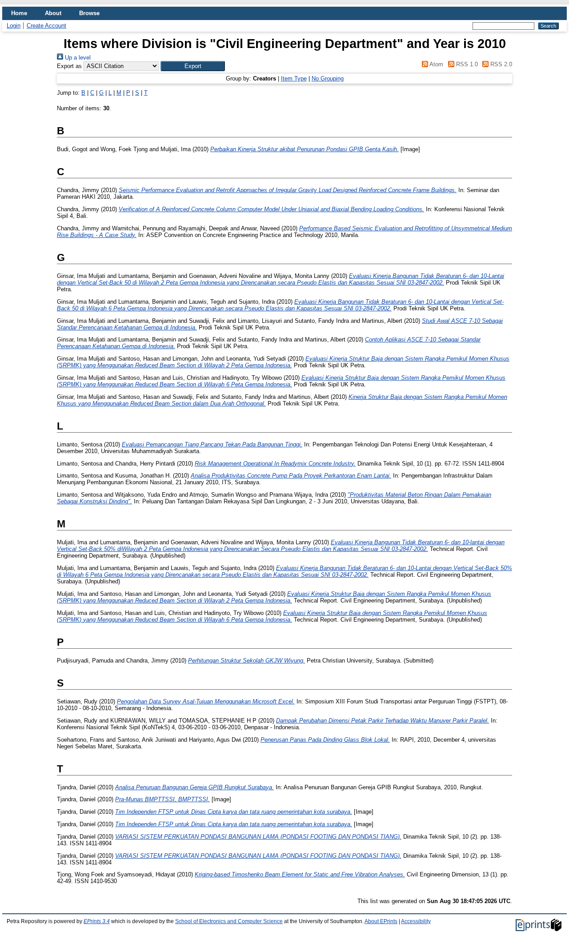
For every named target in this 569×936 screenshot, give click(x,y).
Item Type (294, 78)
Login (13, 25)
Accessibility (416, 921)
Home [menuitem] (19, 13)
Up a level (77, 57)
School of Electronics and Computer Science (229, 921)
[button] (192, 66)
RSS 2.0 (500, 64)
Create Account (46, 25)
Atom (435, 64)
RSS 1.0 (465, 64)
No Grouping (328, 78)
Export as (69, 66)
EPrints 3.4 (97, 921)
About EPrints (381, 921)
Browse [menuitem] (89, 13)
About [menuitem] (53, 13)
